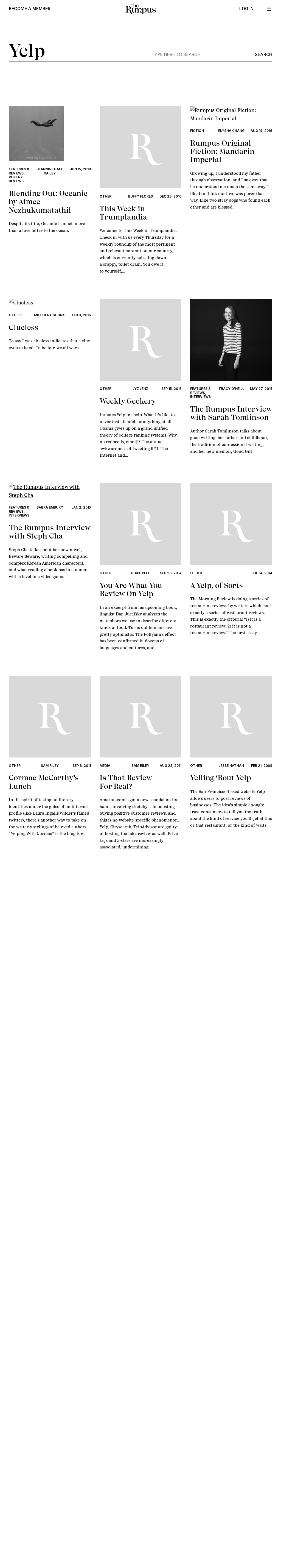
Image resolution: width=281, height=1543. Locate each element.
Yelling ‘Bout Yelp (220, 778)
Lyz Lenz (140, 389)
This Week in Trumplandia (123, 213)
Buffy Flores (140, 196)
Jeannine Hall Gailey (50, 171)
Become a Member (29, 8)
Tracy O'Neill (231, 389)
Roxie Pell (140, 573)
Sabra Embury (49, 507)
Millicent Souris (49, 315)
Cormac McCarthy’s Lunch (43, 782)
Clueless (23, 327)
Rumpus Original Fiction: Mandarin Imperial (222, 151)
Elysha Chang (231, 131)
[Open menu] (269, 8)
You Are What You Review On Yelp (131, 589)
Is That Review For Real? (126, 782)
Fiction (197, 131)
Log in (246, 8)
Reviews (16, 181)
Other (105, 196)
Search (263, 54)
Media (105, 766)
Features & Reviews (19, 171)
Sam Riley (50, 766)
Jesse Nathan (231, 766)
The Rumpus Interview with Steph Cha (49, 532)
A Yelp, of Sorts (216, 585)
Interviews (200, 397)
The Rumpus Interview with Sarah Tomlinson (231, 413)
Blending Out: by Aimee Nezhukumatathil (48, 201)
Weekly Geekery (128, 401)
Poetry (16, 177)
